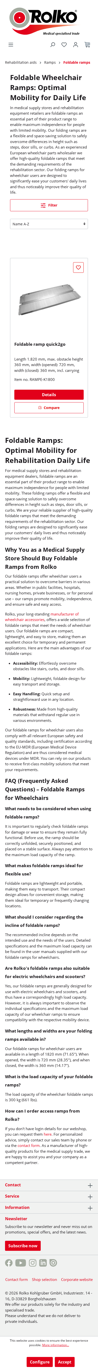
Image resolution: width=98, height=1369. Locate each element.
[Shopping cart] (87, 44)
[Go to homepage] (49, 20)
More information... (55, 1345)
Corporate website (77, 1279)
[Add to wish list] (78, 267)
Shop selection (44, 1279)
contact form (29, 1145)
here (48, 1134)
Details (49, 394)
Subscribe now (22, 1246)
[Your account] (75, 44)
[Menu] (11, 44)
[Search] (52, 44)
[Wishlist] (64, 44)
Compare (51, 407)
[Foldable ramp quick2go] (49, 299)
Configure (40, 1362)
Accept (64, 1362)
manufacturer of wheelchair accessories (42, 616)
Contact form (16, 1279)
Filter (52, 205)
